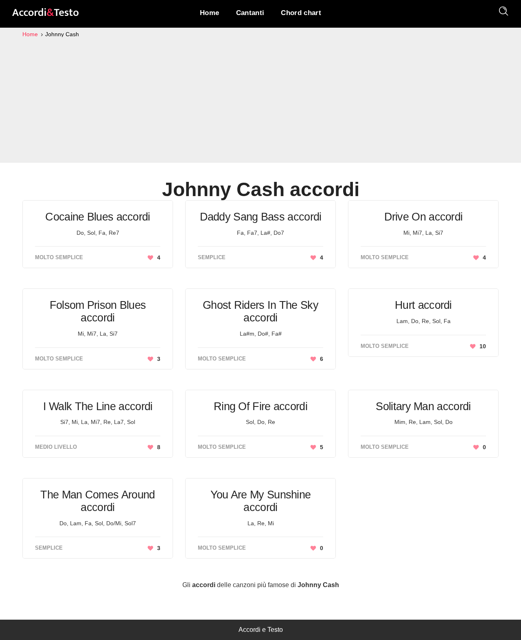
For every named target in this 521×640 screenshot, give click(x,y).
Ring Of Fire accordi (260, 406)
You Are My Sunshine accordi (260, 501)
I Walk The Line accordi (98, 406)
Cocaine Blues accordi (97, 217)
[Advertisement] (260, 100)
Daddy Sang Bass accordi (261, 217)
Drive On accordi (423, 217)
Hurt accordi (423, 305)
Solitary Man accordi (423, 406)
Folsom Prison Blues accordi (98, 311)
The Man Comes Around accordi (97, 501)
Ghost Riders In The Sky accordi (260, 311)
